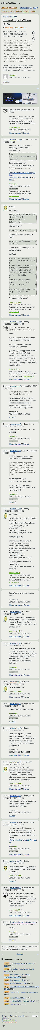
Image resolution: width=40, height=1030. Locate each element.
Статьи (4, 11)
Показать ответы (16, 379)
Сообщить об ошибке (9, 1020)
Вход (35, 8)
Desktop (13, 16)
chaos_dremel (14, 302)
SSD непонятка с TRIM (19, 983)
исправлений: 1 (14, 312)
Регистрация (26, 8)
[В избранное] (33, 32)
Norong (12, 75)
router (11, 127)
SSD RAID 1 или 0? (17, 998)
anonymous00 (14, 910)
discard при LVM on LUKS (17, 22)
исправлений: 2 (14, 196)
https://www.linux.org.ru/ (9, 1022)
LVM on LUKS (15, 1004)
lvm (21, 27)
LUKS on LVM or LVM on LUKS (22, 1001)
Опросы (18, 11)
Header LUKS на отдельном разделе (24, 992)
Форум (11, 11)
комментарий (15, 140)
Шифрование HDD (17, 980)
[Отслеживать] (33, 39)
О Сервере (5, 1016)
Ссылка (6, 82)
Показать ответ (15, 133)
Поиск (32, 11)
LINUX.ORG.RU (10, 3)
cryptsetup (9, 27)
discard (17, 27)
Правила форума (15, 1016)
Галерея (13, 8)
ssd (25, 27)
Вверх (35, 1016)
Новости (4, 8)
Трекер (26, 11)
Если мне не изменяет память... (22, 922)
